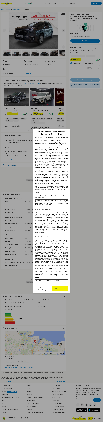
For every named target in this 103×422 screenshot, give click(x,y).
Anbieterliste (60, 284)
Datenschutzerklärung (41, 284)
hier (63, 167)
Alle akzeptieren (60, 289)
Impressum (52, 284)
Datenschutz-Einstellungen (42, 289)
